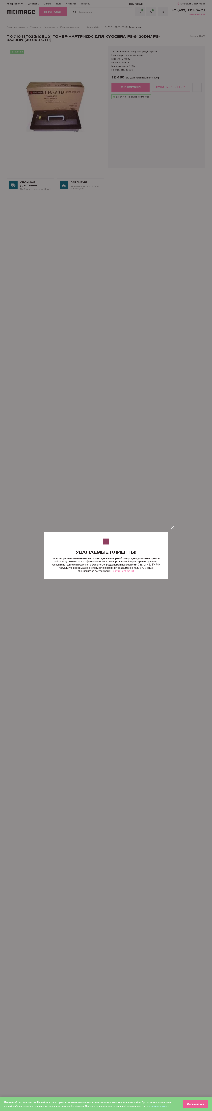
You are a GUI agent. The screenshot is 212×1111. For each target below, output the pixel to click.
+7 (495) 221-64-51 (122, 571)
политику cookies (158, 1106)
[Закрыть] (172, 527)
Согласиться (195, 1104)
